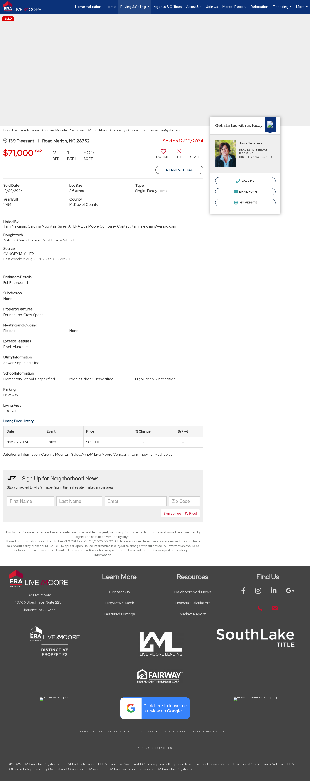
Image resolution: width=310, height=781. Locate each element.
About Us (193, 6)
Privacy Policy (121, 731)
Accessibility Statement (165, 731)
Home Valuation (88, 6)
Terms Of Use (90, 731)
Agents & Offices (168, 6)
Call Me (248, 180)
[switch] (163, 155)
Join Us (212, 6)
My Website (248, 202)
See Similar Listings (179, 169)
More (302, 9)
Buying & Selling (135, 9)
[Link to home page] (24, 7)
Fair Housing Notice (213, 731)
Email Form (248, 191)
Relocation (259, 6)
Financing (283, 9)
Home (111, 6)
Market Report (234, 6)
